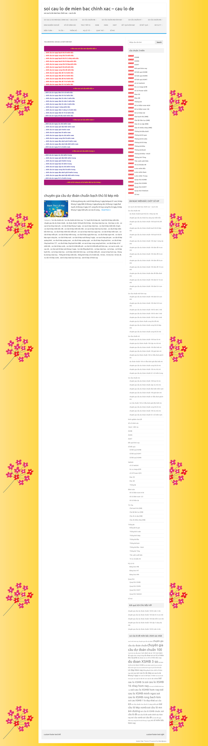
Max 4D (137, 98)
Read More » (106, 210)
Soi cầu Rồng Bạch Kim (85, 249)
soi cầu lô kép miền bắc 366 (74, 229)
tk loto (103, 255)
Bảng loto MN (134, 574)
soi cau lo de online (151, 678)
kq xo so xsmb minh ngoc (144, 667)
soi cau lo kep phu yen (103, 237)
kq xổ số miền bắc (156, 667)
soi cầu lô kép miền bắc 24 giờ (109, 226)
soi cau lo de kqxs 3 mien (147, 675)
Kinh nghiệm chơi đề (51, 25)
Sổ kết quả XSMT (140, 79)
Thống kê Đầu (139, 146)
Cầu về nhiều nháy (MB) (143, 127)
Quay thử (100, 30)
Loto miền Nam (140, 172)
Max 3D (137, 94)
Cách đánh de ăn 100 (148, 653)
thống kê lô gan (135, 528)
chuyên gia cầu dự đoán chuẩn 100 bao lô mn (145, 381)
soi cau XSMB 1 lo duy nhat (141, 700)
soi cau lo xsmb (114, 246)
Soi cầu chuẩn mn (154, 20)
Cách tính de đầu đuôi (134, 653)
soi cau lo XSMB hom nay (145, 689)
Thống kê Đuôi (140, 150)
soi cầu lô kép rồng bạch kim (101, 240)
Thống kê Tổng (140, 157)
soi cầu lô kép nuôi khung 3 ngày (83, 237)
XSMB (97, 25)
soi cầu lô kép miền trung (67, 234)
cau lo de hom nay (133, 641)
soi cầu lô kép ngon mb (106, 234)
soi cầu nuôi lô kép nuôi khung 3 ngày (63, 249)
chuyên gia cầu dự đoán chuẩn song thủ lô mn (145, 407)
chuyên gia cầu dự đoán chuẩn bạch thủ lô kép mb (81, 195)
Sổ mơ (112, 30)
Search (159, 42)
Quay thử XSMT (140, 187)
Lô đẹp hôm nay (135, 670)
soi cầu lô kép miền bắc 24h (53, 229)
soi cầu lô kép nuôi (64, 237)
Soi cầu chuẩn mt (135, 20)
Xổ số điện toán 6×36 (137, 492)
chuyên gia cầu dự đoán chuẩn (54, 223)
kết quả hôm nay (128, 25)
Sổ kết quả (144, 25)
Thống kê (73, 30)
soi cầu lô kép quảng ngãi (81, 240)
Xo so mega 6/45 (140, 87)
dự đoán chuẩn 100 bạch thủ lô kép (78, 223)
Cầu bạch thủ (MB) (141, 116)
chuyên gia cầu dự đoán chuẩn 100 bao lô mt (145, 339)
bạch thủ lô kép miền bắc (110, 220)
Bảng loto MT (134, 570)
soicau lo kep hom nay (108, 252)
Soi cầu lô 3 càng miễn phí (150, 704)
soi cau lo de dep (143, 673)
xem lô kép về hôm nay (90, 257)
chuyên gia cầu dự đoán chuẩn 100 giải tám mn (146, 392)
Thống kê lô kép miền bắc (68, 255)
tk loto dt (118, 255)
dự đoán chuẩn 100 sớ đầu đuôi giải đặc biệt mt (146, 361)
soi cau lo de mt (138, 678)
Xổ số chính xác (70, 25)
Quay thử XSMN (140, 183)
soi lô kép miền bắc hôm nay (75, 252)
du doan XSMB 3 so (143, 661)
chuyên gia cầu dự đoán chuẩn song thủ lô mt (145, 365)
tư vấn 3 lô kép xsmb (51, 257)
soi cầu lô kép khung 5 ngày (71, 226)
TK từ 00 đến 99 (140, 165)
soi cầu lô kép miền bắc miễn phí (65, 232)
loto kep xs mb (113, 223)
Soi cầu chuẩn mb (88, 20)
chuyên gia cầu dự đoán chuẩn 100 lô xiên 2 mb (146, 309)
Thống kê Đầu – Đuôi (142, 153)
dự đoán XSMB (138, 665)
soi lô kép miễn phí (93, 252)
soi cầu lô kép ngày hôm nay (87, 234)
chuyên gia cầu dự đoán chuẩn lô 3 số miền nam (146, 415)
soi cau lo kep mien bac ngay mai (89, 232)
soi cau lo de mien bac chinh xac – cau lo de (89, 8)
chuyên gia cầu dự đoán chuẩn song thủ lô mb (145, 331)
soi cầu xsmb (136, 717)
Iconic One (139, 741)
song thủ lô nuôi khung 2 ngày (141, 720)
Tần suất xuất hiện (141, 161)
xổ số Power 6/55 (140, 90)
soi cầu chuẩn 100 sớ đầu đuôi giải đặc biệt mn (146, 403)
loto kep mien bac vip (99, 223)
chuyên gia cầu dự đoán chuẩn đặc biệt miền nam (146, 389)
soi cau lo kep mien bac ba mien (96, 229)
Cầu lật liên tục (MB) (142, 120)
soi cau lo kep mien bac (90, 226)
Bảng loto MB (134, 566)
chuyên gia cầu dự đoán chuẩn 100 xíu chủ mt (145, 369)
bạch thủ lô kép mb (93, 220)
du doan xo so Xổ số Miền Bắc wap (150, 658)
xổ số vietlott (139, 83)
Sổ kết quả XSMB (140, 72)
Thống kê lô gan (140, 135)
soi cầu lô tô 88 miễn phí (74, 246)
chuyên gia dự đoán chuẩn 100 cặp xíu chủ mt (145, 343)
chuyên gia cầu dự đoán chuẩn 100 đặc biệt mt (146, 347)
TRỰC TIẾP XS (85, 25)
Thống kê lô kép (140, 142)
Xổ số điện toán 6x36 (142, 105)
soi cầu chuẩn (136, 704)
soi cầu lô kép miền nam (110, 232)
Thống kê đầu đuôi (141, 131)
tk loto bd (109, 255)
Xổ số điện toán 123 (141, 109)
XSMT (115, 25)
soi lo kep (110, 249)
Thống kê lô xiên (140, 139)
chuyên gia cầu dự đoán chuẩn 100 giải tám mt (145, 351)
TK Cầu (60, 30)
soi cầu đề (147, 717)
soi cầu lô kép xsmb (58, 246)
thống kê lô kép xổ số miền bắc (88, 255)
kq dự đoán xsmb (149, 665)
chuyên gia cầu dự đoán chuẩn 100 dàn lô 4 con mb (145, 615)
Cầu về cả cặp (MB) (141, 124)
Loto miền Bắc (140, 168)
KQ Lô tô (86, 30)
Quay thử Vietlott (141, 190)
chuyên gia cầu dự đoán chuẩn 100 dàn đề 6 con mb (146, 619)
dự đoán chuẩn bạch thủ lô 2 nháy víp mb (144, 214)
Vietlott (157, 25)
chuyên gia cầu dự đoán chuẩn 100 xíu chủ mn (145, 411)
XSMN (106, 25)
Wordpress (162, 741)
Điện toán (48, 30)
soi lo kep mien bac (58, 252)
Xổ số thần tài (139, 113)
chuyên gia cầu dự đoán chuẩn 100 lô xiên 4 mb (146, 317)
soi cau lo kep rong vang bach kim (94, 243)
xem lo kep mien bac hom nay (70, 257)
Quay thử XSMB (140, 179)
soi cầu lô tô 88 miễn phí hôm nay (95, 246)
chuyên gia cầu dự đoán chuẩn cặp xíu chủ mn (145, 385)
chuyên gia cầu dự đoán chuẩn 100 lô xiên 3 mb (146, 313)
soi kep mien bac (100, 249)
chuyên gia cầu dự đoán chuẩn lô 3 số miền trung (146, 373)
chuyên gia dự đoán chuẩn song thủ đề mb (144, 321)
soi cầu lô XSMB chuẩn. (150, 711)
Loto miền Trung (140, 176)
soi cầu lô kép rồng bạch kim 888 (69, 243)
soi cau (133, 673)
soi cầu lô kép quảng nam (62, 240)
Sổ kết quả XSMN (140, 76)
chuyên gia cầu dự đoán (146, 641)
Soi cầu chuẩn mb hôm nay (112, 20)
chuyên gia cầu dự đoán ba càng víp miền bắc (145, 218)
